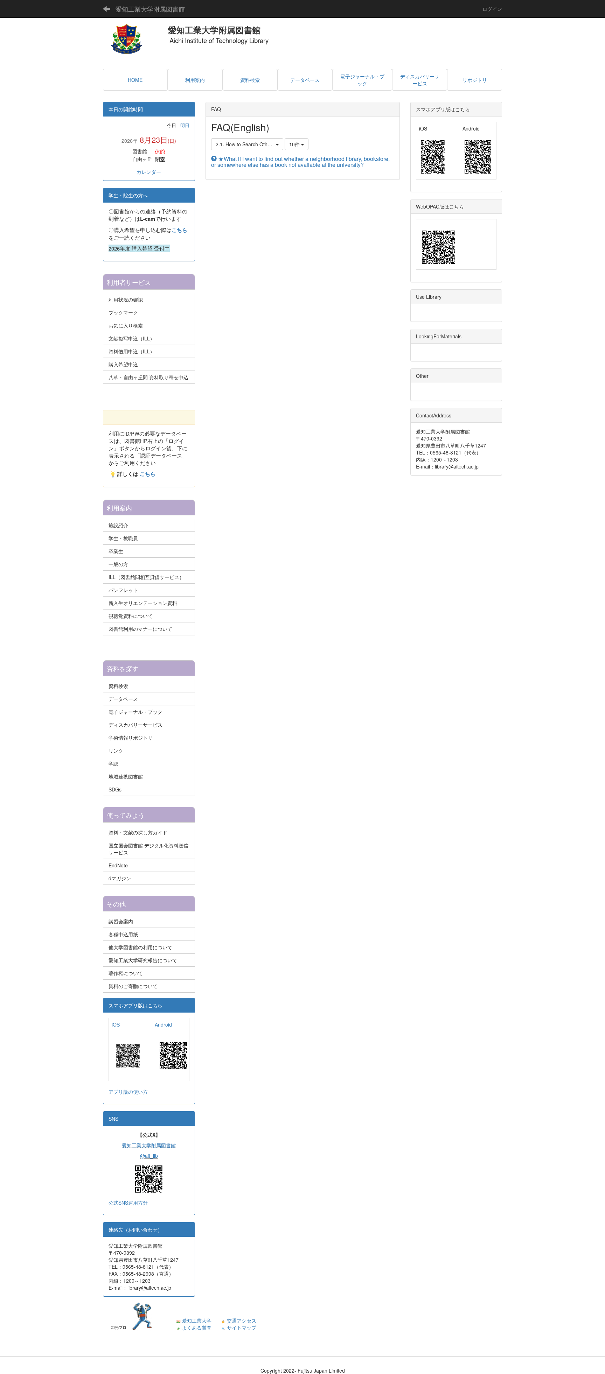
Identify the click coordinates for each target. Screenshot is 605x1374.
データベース (123, 698)
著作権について (126, 973)
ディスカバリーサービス (135, 724)
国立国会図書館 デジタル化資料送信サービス (148, 849)
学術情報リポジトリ (131, 737)
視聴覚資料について (131, 615)
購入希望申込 (123, 364)
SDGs (115, 789)
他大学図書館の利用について (140, 947)
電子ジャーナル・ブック (135, 711)
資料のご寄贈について (133, 985)
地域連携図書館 (126, 776)
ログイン (492, 8)
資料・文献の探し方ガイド (138, 832)
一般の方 (118, 564)
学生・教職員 (123, 538)
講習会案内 (121, 921)
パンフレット (123, 589)
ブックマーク (123, 312)
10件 (295, 144)
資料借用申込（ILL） (132, 351)
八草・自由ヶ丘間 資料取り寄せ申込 (148, 377)
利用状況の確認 (126, 299)
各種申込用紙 (123, 934)
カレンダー (149, 171)
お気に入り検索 (126, 325)
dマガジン (120, 878)
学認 (113, 763)
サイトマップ (241, 1327)
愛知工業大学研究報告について (143, 960)
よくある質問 (196, 1327)
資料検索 (118, 685)
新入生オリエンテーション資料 (143, 602)
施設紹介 (118, 525)
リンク (116, 750)
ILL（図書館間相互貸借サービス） (146, 576)
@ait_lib (149, 1155)
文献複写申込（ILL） (132, 338)
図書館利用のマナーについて (140, 628)
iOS (116, 1024)
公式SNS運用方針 (128, 1202)
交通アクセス (241, 1320)
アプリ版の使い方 (128, 1091)
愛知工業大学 (196, 1320)
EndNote (118, 865)
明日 (184, 125)
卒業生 (116, 551)
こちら (179, 230)
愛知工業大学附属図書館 (150, 8)
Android (163, 1024)
